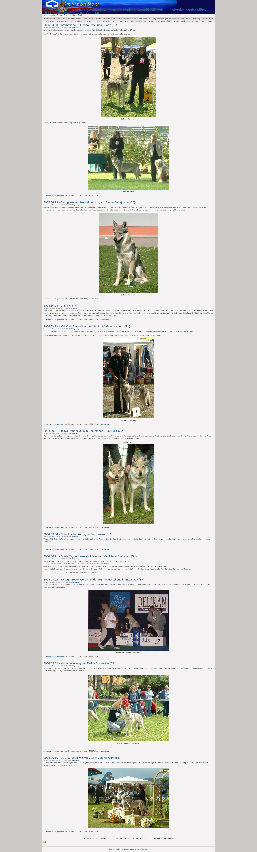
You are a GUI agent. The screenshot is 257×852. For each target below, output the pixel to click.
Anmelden (47, 195)
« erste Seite (88, 838)
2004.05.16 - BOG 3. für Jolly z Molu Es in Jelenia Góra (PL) (82, 757)
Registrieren (59, 195)
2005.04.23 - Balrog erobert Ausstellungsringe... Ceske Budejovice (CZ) (89, 202)
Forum (66, 15)
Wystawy (76, 27)
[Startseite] (54, 7)
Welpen (75, 308)
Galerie (52, 15)
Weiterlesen (105, 319)
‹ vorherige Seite (101, 838)
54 (113, 838)
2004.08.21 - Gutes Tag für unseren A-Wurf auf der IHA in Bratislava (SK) (90, 556)
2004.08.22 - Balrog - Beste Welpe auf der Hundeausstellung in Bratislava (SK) (94, 579)
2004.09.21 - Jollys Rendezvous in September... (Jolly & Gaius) (84, 430)
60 (137, 838)
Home (45, 15)
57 (125, 838)
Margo (53, 27)
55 (117, 838)
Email (80, 15)
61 (141, 838)
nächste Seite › (156, 838)
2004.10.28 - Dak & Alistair (61, 305)
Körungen (76, 536)
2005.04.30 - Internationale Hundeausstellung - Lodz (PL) (80, 24)
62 (144, 838)
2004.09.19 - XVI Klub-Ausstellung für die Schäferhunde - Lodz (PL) (87, 326)
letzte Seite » (168, 838)
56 (121, 838)
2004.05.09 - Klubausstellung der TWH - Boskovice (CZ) (79, 663)
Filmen (59, 15)
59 (133, 838)
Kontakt (73, 15)
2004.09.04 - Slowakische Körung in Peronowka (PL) (77, 534)
